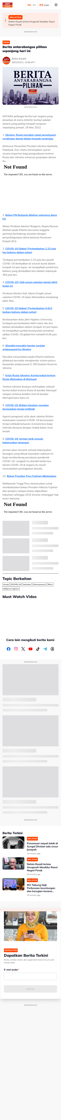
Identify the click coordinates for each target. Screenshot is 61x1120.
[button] (5, 18)
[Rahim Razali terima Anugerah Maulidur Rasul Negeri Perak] (13, 863)
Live (46, 5)
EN (34, 5)
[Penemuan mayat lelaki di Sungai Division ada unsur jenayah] (13, 842)
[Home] (8, 5)
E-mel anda (11, 969)
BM (29, 5)
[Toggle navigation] (56, 5)
